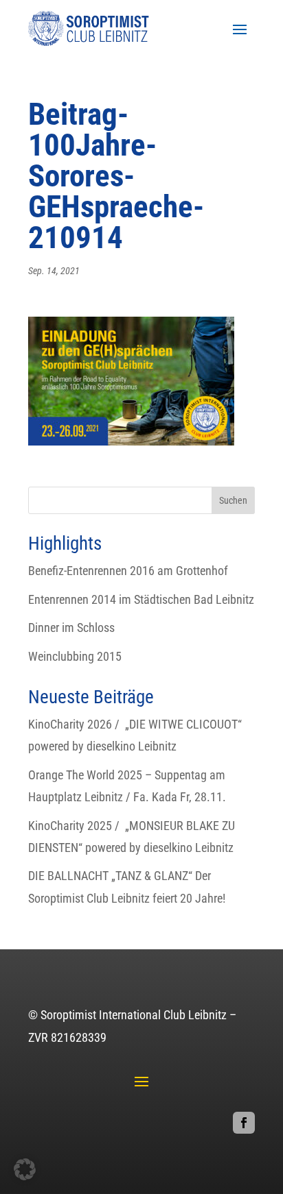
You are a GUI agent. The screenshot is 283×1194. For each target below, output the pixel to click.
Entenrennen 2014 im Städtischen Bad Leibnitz (141, 599)
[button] (24, 1169)
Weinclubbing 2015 (75, 656)
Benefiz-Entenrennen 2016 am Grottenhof (128, 570)
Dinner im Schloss (71, 627)
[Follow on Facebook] (244, 1123)
